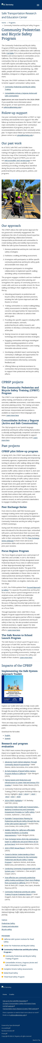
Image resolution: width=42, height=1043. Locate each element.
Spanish (7, 738)
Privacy (4, 1033)
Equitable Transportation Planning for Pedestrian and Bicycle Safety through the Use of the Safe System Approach (22, 821)
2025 (20, 794)
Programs (12, 23)
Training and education (10, 926)
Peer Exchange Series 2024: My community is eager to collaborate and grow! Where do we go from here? (22, 841)
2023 (33, 794)
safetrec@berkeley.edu (13, 107)
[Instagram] (16, 990)
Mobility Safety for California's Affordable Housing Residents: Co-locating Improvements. (20, 832)
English (7, 735)
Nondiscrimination (8, 1031)
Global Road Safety (11, 973)
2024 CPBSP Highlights (14, 800)
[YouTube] (12, 990)
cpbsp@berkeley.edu (25, 135)
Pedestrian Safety (8, 923)
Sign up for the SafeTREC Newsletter (15, 1001)
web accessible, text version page (17, 160)
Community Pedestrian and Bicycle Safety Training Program (20, 957)
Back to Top (36, 1040)
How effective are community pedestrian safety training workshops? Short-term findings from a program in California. (22, 880)
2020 (19, 797)
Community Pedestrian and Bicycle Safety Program (21, 950)
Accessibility (6, 1028)
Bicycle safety (7, 929)
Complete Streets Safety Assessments (18, 969)
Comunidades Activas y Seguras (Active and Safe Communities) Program (21, 963)
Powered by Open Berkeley (11, 1025)
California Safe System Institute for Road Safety (19, 940)
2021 (13, 797)
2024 (26, 794)
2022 (7, 797)
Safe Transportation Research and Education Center (19, 15)
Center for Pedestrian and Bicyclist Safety (19, 946)
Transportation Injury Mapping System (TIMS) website (21, 1009)
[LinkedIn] (8, 990)
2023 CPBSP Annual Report (15, 848)
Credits (11, 994)
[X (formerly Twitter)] (3, 990)
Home (4, 23)
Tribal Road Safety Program (14, 977)
